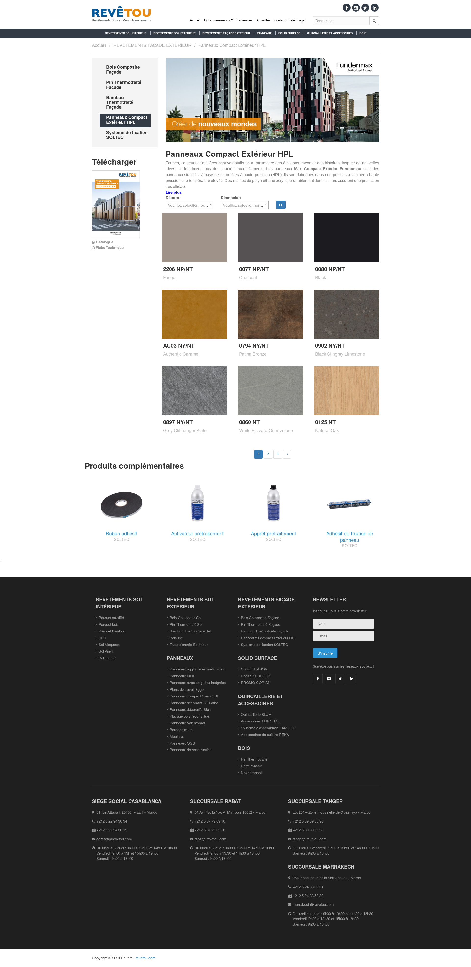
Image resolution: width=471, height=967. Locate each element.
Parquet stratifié (111, 617)
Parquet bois (109, 624)
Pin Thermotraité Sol (186, 624)
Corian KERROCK (256, 675)
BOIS (362, 33)
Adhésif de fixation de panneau (349, 536)
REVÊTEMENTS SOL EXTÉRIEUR (174, 33)
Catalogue (104, 242)
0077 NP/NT (254, 269)
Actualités (263, 20)
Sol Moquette (109, 644)
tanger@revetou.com (310, 838)
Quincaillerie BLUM (256, 714)
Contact (279, 20)
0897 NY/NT (178, 422)
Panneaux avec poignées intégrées (198, 682)
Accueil (195, 20)
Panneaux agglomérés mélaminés (197, 668)
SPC (102, 637)
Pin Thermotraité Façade (260, 624)
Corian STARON (254, 668)
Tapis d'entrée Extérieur (189, 644)
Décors (172, 197)
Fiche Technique (110, 247)
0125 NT (325, 422)
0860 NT (249, 422)
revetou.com (145, 957)
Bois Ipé (176, 637)
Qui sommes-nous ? (218, 20)
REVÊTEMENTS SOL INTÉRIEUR (125, 33)
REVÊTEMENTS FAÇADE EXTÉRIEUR (226, 33)
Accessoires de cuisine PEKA (265, 734)
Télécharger (297, 20)
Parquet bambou (112, 630)
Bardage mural (181, 729)
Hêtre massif (251, 765)
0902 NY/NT (330, 345)
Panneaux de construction (190, 749)
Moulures (177, 736)
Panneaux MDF (182, 675)
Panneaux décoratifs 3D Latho (194, 702)
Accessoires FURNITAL (260, 720)
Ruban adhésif (121, 533)
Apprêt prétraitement (273, 533)
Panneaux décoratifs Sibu (190, 709)
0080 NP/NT (330, 269)
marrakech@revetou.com (313, 904)
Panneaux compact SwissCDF (194, 695)
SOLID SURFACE (289, 33)
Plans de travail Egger (187, 689)
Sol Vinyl (106, 651)
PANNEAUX (264, 33)
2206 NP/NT (178, 269)
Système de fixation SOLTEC (264, 644)
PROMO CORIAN (256, 682)
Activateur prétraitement (197, 533)
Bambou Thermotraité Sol (190, 630)
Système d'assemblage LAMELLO (268, 727)
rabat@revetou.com (210, 838)
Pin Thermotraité (254, 758)
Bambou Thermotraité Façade (264, 630)
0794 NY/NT (254, 345)
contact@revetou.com (114, 838)
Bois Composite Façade (260, 617)
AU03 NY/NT (178, 345)
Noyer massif (251, 772)
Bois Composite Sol (185, 617)
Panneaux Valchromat (187, 722)
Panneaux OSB (182, 743)
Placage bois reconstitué (189, 716)
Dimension (231, 197)
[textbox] (189, 205)
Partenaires (244, 20)
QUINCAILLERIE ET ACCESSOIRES (330, 33)
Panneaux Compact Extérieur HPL (232, 45)
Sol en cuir (107, 657)
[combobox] (189, 205)
